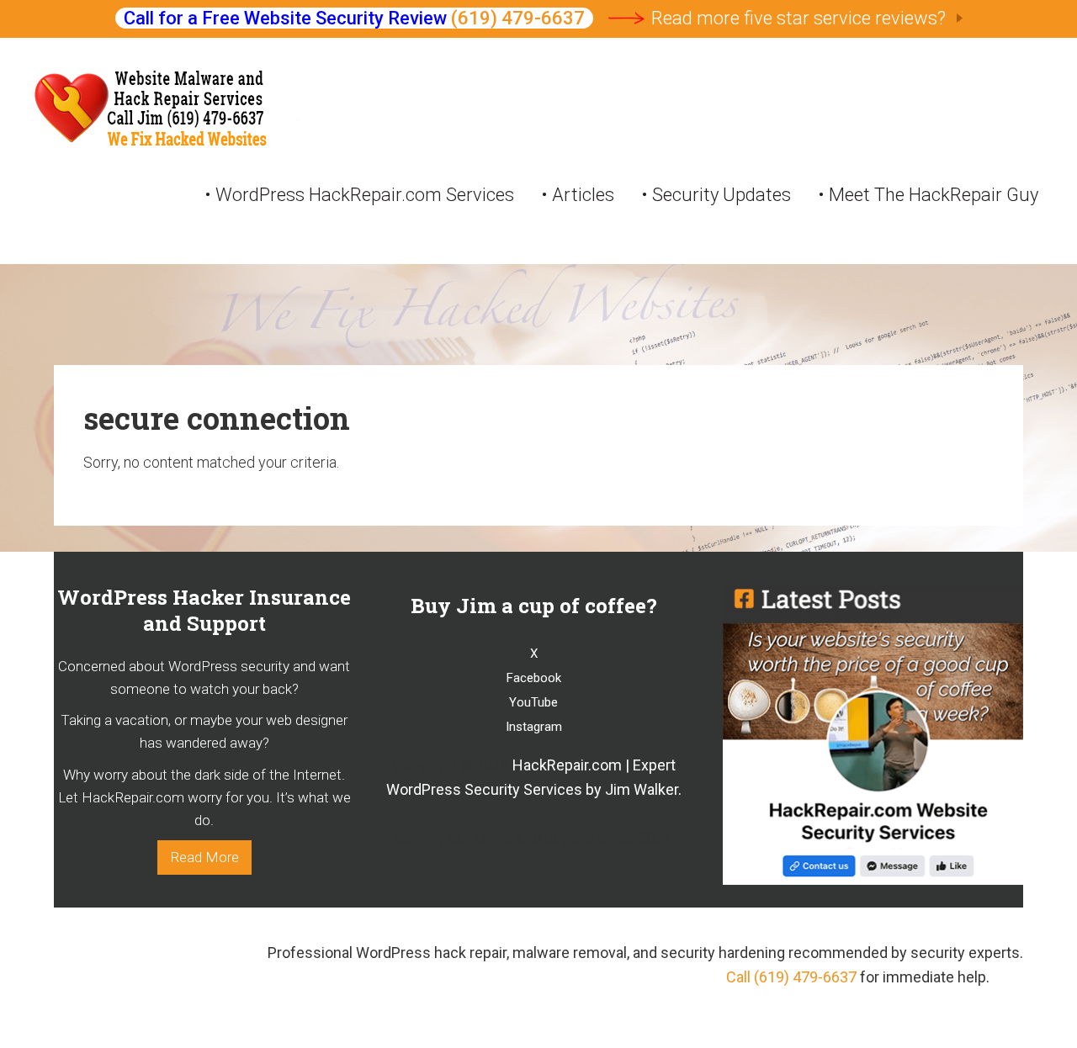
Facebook (534, 677)
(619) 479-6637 (518, 18)
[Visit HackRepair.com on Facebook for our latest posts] (873, 880)
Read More (204, 857)
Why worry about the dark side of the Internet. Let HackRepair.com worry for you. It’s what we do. (204, 797)
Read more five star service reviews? (798, 18)
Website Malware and (165, 111)
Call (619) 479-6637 (791, 977)
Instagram (534, 726)
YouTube (533, 702)
